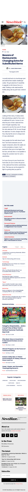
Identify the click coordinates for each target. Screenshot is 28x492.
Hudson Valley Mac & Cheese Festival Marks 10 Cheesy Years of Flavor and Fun (14, 358)
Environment (8, 216)
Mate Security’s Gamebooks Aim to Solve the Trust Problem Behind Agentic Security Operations (14, 298)
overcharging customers (17, 174)
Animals (4, 256)
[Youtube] (16, 435)
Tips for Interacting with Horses (11, 259)
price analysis (6, 176)
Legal (6, 208)
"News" (4, 282)
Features (7, 230)
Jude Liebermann (16, 68)
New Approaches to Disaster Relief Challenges (15, 219)
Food (4, 49)
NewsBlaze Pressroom (7, 444)
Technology (5, 261)
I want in (13, 480)
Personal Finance (9, 223)
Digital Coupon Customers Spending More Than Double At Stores (15, 239)
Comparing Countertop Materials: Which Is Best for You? (13, 253)
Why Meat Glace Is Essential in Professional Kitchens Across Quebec (12, 341)
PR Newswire (5, 446)
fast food (8, 174)
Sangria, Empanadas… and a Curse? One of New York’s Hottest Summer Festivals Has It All (13, 329)
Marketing (5, 288)
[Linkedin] (11, 435)
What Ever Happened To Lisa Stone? (21, 408)
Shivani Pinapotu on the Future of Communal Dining (13, 349)
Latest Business (9, 237)
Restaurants (12, 176)
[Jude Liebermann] (7, 68)
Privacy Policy (19, 483)
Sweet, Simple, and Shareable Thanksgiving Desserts (12, 367)
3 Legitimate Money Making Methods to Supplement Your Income (15, 226)
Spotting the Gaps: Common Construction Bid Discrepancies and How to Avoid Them (14, 278)
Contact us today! (16, 431)
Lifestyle (4, 250)
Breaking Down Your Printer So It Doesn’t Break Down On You (13, 264)
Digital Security (6, 294)
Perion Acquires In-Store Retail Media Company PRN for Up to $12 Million (12, 291)
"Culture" (17, 247)
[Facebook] (3, 435)
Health (4, 268)
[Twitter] (7, 435)
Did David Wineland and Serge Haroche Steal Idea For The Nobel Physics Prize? (14, 212)
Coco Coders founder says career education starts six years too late (12, 284)
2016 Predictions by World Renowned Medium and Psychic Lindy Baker (15, 232)
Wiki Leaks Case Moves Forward (7, 399)
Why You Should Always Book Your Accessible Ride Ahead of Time (12, 270)
